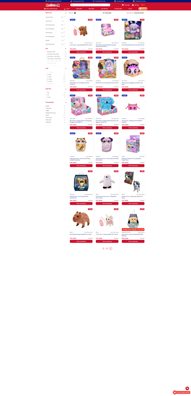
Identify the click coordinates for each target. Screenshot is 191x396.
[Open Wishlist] (187, 388)
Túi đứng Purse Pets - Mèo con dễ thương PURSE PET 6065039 (80, 159)
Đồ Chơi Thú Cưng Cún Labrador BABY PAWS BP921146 (132, 235)
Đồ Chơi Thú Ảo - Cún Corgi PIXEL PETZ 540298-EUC (79, 197)
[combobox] (90, 5)
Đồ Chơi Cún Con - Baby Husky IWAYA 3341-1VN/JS (132, 197)
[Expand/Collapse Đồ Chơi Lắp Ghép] (64, 23)
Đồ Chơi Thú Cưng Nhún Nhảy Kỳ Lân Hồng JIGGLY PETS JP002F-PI (106, 45)
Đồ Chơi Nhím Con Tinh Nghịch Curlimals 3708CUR (79, 83)
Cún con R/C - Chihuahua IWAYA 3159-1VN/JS (107, 234)
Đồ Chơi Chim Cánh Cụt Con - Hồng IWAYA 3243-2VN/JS (106, 197)
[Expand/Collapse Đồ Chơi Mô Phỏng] (64, 43)
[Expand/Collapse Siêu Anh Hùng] (64, 16)
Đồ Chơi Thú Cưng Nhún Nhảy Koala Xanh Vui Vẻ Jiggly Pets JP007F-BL (107, 121)
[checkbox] (56, 52)
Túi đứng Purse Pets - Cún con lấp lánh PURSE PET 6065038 (107, 159)
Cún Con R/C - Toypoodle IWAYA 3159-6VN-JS (81, 45)
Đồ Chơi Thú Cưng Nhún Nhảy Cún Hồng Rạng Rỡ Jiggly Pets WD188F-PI (81, 121)
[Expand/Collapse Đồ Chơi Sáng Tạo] (64, 27)
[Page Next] (110, 248)
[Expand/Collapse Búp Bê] (64, 39)
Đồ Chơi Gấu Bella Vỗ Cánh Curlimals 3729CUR (133, 45)
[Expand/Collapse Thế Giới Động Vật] (64, 35)
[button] (135, 5)
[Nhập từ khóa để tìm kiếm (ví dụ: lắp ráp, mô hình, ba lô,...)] (72, 5)
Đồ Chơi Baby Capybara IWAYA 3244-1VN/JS (81, 234)
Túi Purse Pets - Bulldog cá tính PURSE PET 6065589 (132, 121)
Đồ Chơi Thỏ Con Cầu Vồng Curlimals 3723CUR (107, 82)
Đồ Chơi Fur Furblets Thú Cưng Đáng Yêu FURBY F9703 (131, 159)
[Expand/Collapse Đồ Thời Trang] (64, 31)
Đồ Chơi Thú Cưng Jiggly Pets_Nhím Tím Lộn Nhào (132, 83)
